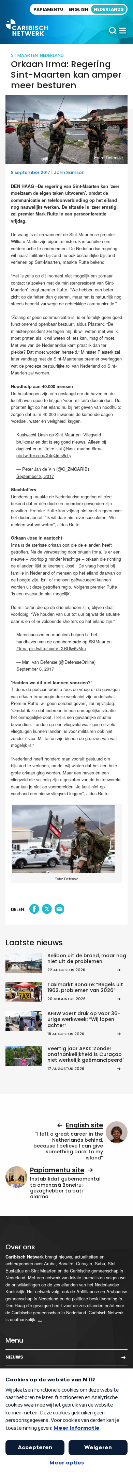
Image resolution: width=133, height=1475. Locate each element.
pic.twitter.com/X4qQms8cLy (43, 455)
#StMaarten (100, 641)
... (40, 1319)
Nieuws (14, 1357)
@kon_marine (76, 448)
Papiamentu (48, 9)
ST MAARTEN (24, 55)
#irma (97, 448)
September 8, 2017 (35, 476)
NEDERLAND (52, 55)
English (78, 9)
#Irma (22, 648)
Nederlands (109, 9)
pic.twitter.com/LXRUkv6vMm (57, 648)
